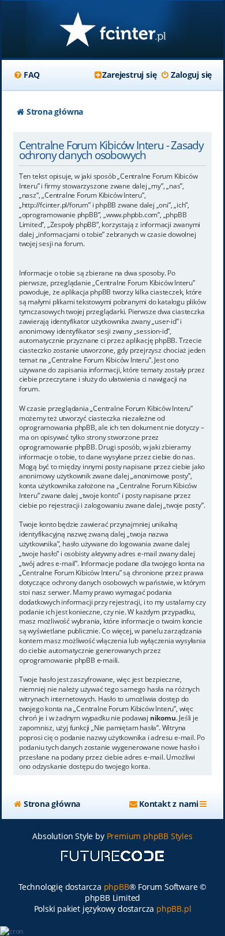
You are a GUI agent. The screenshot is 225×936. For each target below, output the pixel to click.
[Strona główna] (112, 30)
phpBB (116, 886)
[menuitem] (26, 75)
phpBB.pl (173, 908)
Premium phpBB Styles (150, 836)
